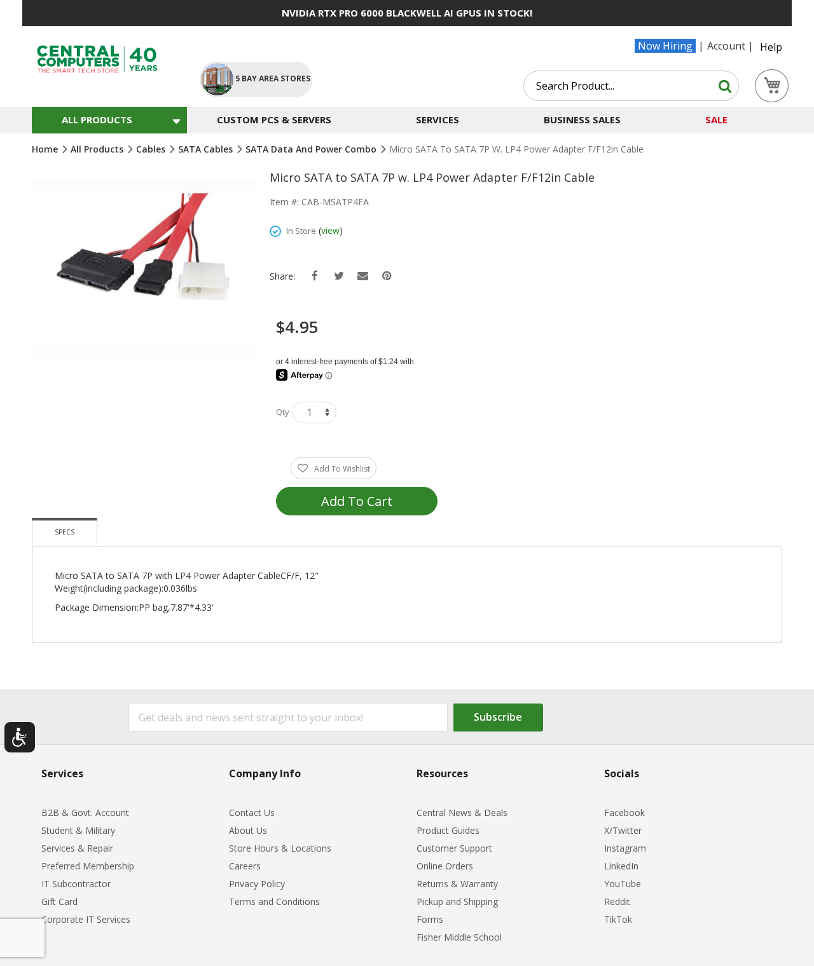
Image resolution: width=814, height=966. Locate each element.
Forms (430, 919)
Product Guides (448, 830)
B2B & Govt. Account (85, 812)
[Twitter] (338, 276)
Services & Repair (77, 848)
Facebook (624, 812)
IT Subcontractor (76, 884)
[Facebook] (314, 276)
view (330, 230)
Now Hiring (665, 46)
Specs (64, 531)
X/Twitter (623, 830)
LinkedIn (621, 866)
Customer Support (454, 848)
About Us (248, 830)
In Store (301, 230)
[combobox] (631, 86)
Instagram (625, 848)
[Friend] (363, 276)
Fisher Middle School (459, 937)
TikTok (618, 919)
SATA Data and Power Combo (312, 149)
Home (46, 149)
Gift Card (59, 901)
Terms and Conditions (274, 901)
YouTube (622, 884)
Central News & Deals (462, 812)
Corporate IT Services (85, 919)
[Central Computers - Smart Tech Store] (105, 59)
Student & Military (78, 830)
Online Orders (445, 866)
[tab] (64, 531)
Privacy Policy (257, 884)
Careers (245, 866)
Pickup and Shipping (457, 901)
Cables (152, 149)
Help (771, 47)
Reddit (617, 901)
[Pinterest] (387, 276)
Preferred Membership (87, 866)
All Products (98, 149)
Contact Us (252, 812)
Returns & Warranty (457, 884)
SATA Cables (206, 149)
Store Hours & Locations (280, 848)
